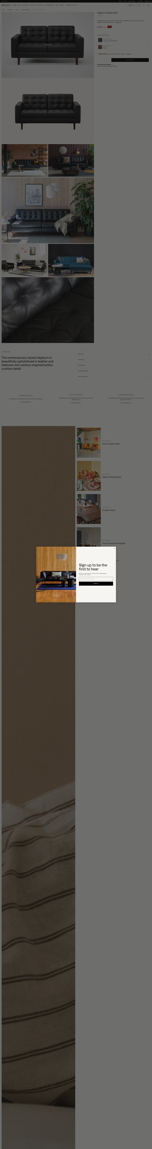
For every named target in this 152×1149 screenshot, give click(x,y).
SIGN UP (96, 583)
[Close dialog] (114, 548)
